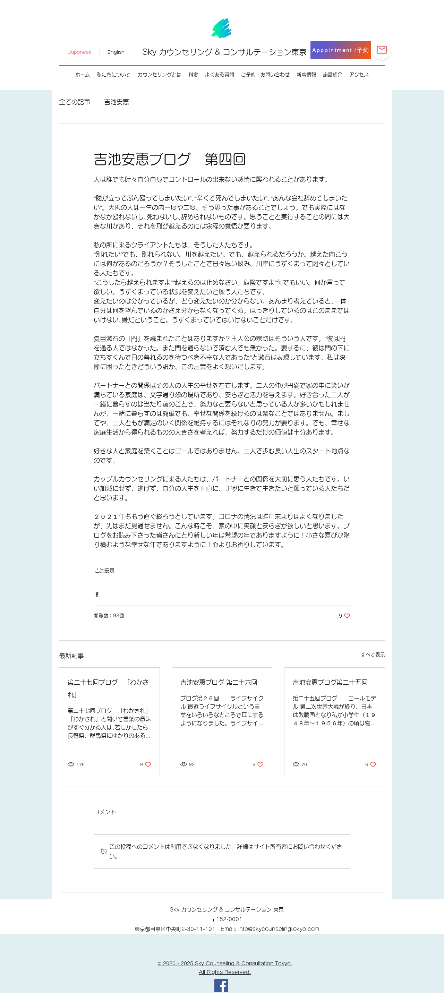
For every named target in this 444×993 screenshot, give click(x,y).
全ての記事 (74, 102)
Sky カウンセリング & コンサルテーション (216, 52)
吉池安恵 (116, 102)
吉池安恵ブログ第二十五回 (330, 682)
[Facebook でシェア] (97, 594)
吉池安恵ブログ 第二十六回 (218, 682)
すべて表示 (373, 654)
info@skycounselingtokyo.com (278, 929)
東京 (299, 52)
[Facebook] (221, 985)
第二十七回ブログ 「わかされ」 (108, 688)
